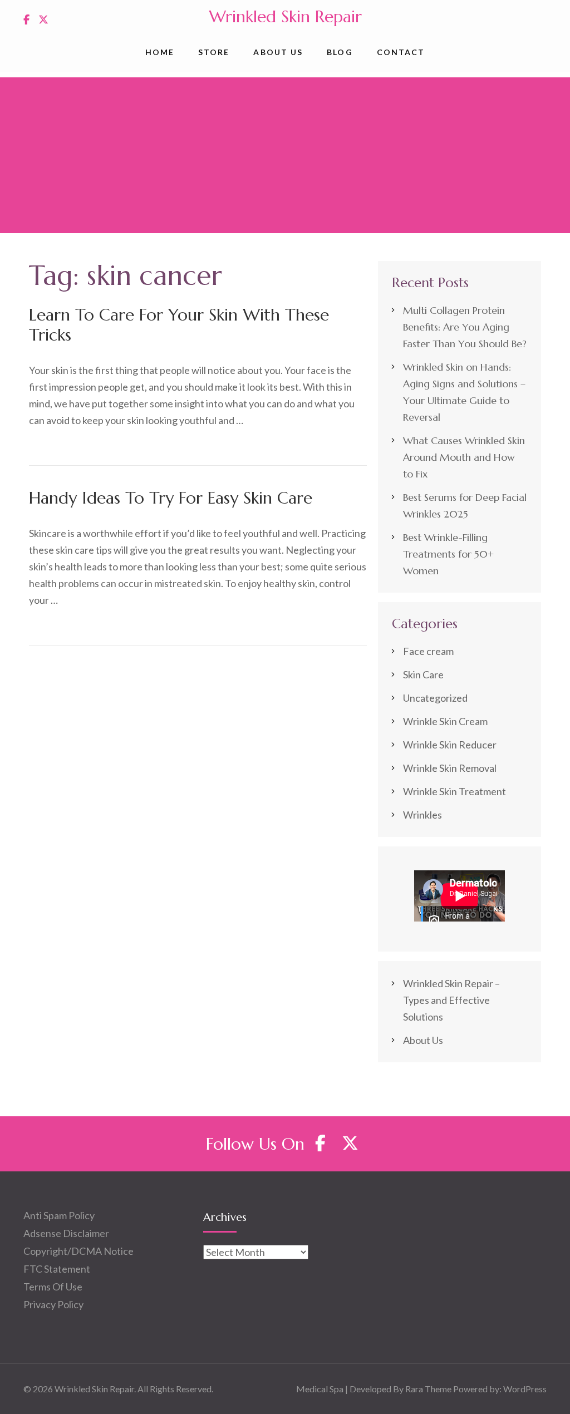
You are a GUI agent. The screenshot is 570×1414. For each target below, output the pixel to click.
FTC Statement (56, 1269)
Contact (401, 52)
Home (159, 52)
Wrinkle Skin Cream (445, 721)
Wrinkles (422, 815)
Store (214, 52)
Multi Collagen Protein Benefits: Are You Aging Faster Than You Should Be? (465, 327)
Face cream (428, 651)
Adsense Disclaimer (66, 1233)
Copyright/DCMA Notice (78, 1251)
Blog (339, 52)
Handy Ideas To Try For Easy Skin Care (170, 497)
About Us (278, 52)
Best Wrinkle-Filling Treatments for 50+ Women (448, 554)
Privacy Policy (53, 1304)
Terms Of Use (52, 1286)
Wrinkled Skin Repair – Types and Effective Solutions (451, 1000)
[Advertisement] (285, 155)
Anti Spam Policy (59, 1215)
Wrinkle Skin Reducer (450, 744)
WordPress (525, 1388)
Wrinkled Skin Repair (285, 16)
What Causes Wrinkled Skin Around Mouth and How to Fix (464, 457)
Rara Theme (428, 1388)
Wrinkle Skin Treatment (454, 791)
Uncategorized (435, 698)
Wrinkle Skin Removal (450, 768)
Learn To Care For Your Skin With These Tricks (179, 324)
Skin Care (423, 674)
